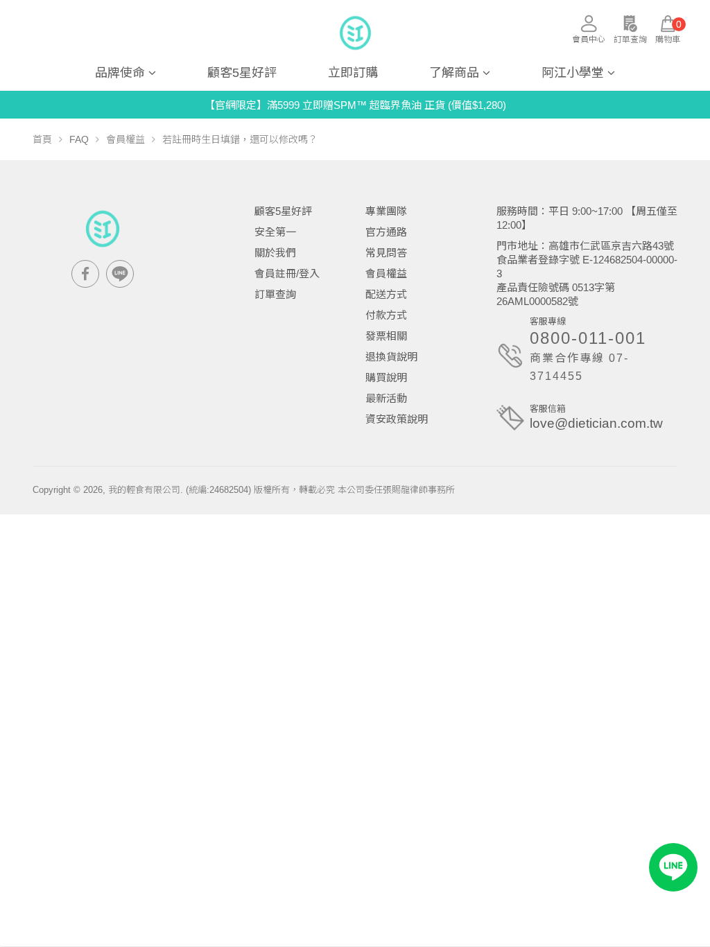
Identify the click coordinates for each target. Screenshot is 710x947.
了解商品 (454, 73)
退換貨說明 (391, 357)
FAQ (79, 139)
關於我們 (275, 253)
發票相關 (386, 336)
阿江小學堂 (573, 73)
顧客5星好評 (242, 73)
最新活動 (386, 398)
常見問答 (386, 253)
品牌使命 (120, 73)
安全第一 (275, 232)
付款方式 (386, 315)
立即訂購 (353, 73)
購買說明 (386, 377)
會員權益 (125, 139)
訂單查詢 (275, 294)
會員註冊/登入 (287, 273)
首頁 (42, 139)
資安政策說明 (396, 419)
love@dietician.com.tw (596, 423)
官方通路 (386, 232)
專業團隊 (386, 211)
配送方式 (386, 294)
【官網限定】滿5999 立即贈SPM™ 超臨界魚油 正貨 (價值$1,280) (355, 105)
